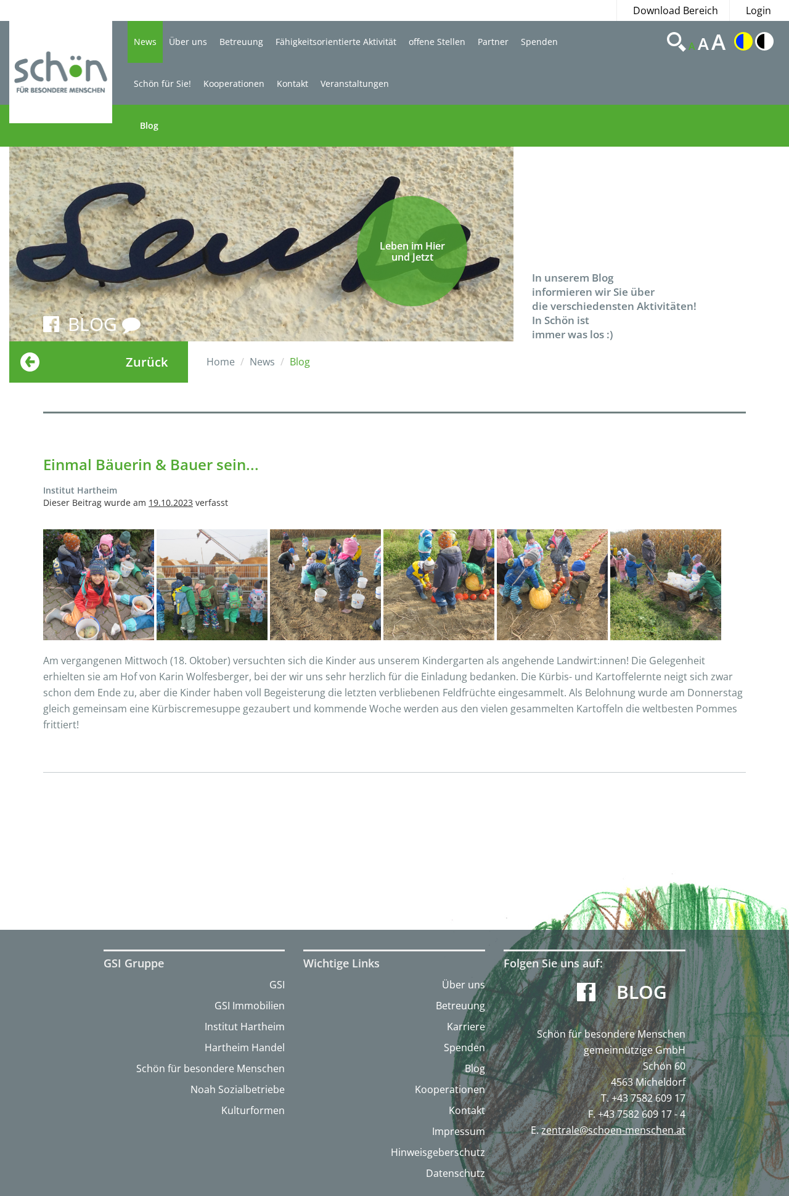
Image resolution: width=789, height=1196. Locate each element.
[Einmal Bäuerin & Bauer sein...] (98, 584)
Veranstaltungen (355, 83)
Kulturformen (253, 1110)
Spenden (539, 41)
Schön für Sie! (162, 83)
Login (758, 10)
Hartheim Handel (245, 1047)
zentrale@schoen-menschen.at (613, 1130)
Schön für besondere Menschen (210, 1068)
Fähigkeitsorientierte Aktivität (336, 41)
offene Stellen (437, 41)
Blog (149, 125)
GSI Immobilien (250, 1005)
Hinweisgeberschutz (438, 1152)
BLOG (95, 323)
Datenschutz (455, 1173)
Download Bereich (675, 10)
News (145, 41)
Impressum (458, 1131)
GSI (277, 984)
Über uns (188, 41)
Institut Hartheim (245, 1026)
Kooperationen (233, 83)
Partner (493, 41)
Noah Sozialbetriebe (237, 1089)
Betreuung (241, 41)
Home (220, 361)
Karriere (466, 1026)
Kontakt (292, 83)
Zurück (147, 362)
